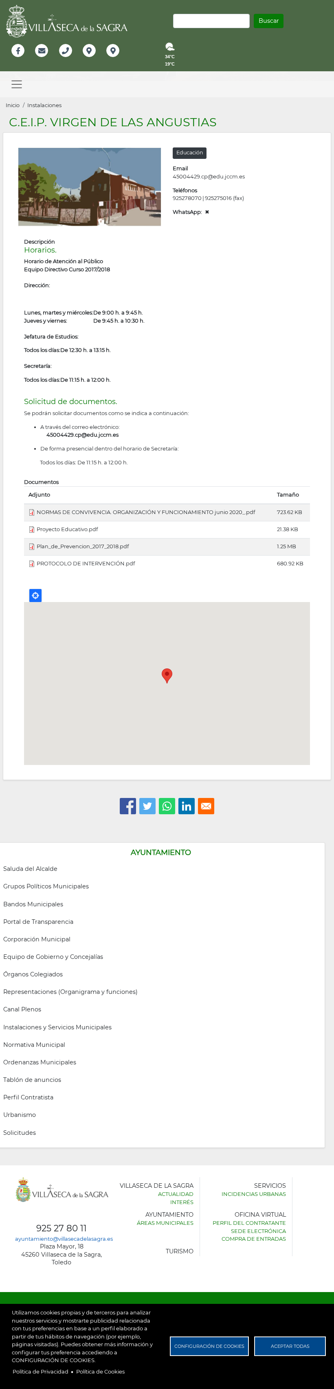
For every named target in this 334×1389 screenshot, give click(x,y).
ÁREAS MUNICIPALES (165, 1223)
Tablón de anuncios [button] (32, 1080)
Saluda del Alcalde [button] (30, 869)
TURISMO (179, 1251)
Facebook (22, 59)
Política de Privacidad (40, 1371)
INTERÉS (181, 1202)
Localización (98, 59)
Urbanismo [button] (19, 1115)
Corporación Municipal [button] (36, 939)
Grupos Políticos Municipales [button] (46, 886)
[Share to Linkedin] (186, 806)
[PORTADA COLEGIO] (89, 186)
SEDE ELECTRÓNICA (258, 1231)
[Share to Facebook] (128, 806)
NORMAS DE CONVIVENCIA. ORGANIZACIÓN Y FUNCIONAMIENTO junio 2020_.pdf (146, 512)
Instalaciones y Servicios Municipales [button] (57, 1027)
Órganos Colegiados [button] (33, 974)
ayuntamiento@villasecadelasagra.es (64, 1238)
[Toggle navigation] (16, 84)
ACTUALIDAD (175, 1194)
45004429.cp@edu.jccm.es (209, 176)
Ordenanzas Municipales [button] (39, 1062)
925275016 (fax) (224, 198)
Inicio (13, 105)
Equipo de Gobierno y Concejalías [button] (53, 956)
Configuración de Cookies (209, 1346)
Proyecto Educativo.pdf (67, 529)
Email (42, 59)
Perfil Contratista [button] (28, 1097)
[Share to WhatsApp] (167, 806)
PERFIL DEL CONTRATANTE (249, 1223)
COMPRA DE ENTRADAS (254, 1238)
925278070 (187, 198)
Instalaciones (44, 105)
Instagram (118, 59)
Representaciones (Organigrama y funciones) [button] (70, 992)
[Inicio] (69, 21)
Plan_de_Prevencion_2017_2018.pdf (83, 546)
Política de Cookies (100, 1371)
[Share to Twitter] (147, 806)
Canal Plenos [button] (22, 1009)
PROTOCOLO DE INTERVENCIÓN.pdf (86, 563)
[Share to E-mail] (206, 806)
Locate (35, 595)
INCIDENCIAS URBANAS (254, 1194)
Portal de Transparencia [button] (38, 921)
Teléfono (69, 59)
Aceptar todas (290, 1346)
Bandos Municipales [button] (33, 904)
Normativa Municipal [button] (34, 1044)
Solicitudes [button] (19, 1132)
